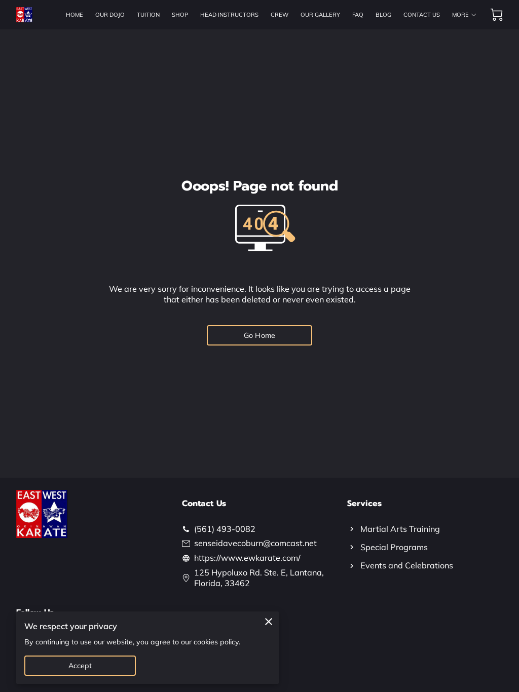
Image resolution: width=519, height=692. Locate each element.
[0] (497, 15)
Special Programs (394, 547)
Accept (80, 665)
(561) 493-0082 (224, 529)
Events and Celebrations (406, 565)
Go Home (259, 335)
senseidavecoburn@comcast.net (255, 543)
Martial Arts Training (400, 529)
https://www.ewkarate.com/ (247, 558)
